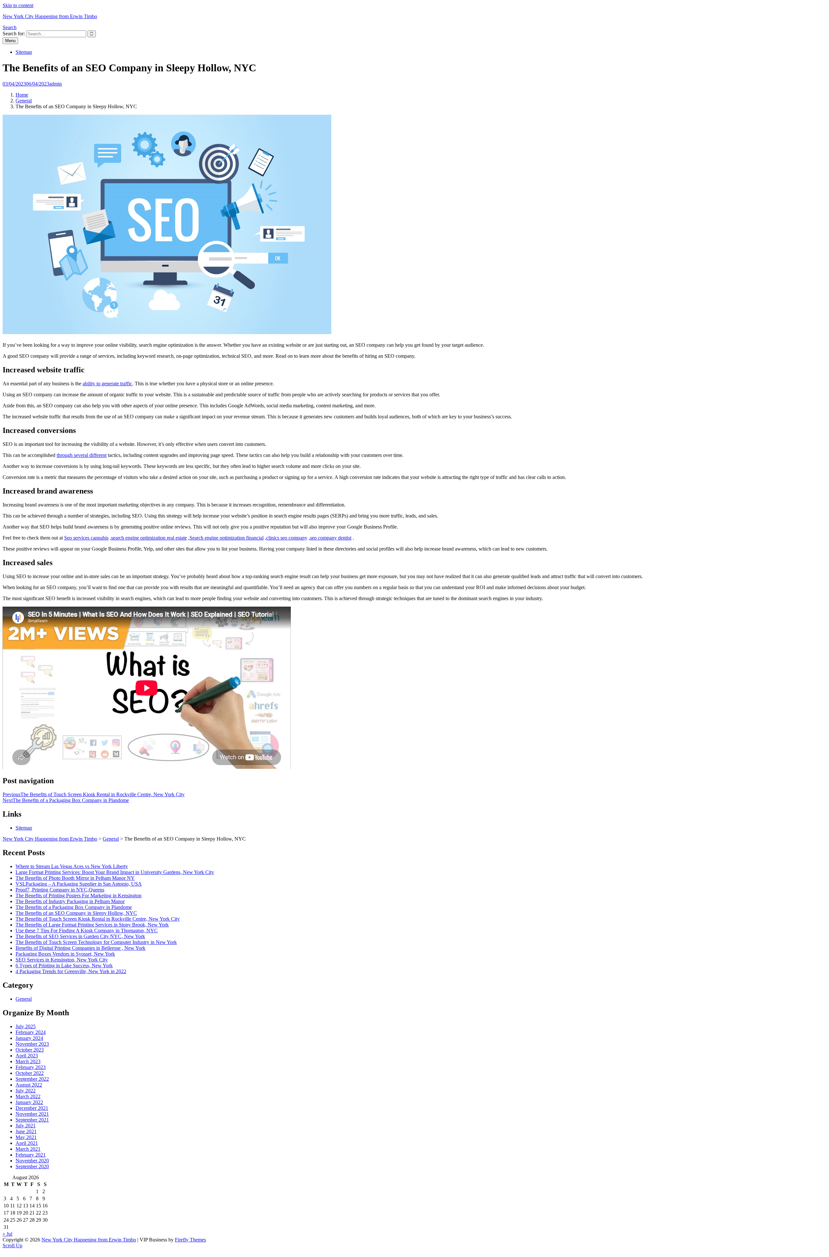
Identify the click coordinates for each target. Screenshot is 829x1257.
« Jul (7, 1234)
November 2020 (32, 1160)
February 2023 (31, 1067)
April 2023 (27, 1055)
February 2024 (31, 1032)
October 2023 (30, 1050)
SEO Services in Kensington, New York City (62, 959)
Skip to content (18, 5)
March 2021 (28, 1149)
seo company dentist (330, 538)
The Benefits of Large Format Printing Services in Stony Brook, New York (92, 924)
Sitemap (24, 52)
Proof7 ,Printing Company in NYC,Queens (60, 889)
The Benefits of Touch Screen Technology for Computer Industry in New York (96, 942)
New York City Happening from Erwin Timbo (50, 16)
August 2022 (29, 1085)
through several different (82, 455)
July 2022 (26, 1090)
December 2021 (32, 1108)
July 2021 (26, 1125)
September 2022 (32, 1079)
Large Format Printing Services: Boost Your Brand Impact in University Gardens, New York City (115, 872)
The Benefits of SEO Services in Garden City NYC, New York (80, 936)
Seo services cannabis (86, 538)
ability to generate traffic (107, 383)
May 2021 (26, 1137)
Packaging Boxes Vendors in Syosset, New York (65, 954)
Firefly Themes (190, 1239)
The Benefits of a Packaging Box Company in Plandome (74, 907)
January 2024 (29, 1038)
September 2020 (32, 1166)
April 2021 (27, 1143)
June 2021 (26, 1131)
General (24, 100)
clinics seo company (286, 538)
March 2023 (28, 1061)
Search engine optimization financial (226, 538)
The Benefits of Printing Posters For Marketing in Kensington (79, 895)
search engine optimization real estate (149, 538)
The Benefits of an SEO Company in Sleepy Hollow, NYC (76, 913)
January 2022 (29, 1102)
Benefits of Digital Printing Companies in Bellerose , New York (80, 948)
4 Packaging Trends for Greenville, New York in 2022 (71, 971)
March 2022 (28, 1096)
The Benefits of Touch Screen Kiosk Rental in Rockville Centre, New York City (98, 919)
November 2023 (32, 1044)
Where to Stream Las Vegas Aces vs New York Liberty (72, 866)
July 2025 (26, 1026)
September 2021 (32, 1120)
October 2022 (30, 1073)
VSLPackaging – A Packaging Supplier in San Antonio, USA (79, 884)
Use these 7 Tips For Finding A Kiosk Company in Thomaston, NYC (87, 930)
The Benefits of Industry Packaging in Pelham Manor (70, 901)
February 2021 (31, 1155)
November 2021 (32, 1114)
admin (55, 84)
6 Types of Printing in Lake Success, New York (64, 965)
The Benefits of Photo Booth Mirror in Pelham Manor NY (75, 878)
